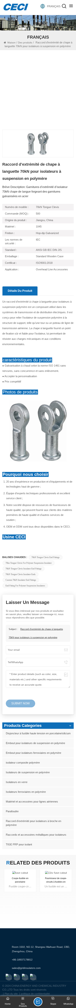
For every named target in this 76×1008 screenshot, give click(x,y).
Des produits (25, 42)
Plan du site (11, 993)
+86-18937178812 (22, 959)
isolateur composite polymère (23, 762)
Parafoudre (12, 811)
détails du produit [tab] (20, 290)
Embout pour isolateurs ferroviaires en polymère (33, 752)
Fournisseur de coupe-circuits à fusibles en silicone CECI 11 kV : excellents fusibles (56, 880)
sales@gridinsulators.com (26, 968)
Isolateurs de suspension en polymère (28, 772)
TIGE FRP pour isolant (19, 844)
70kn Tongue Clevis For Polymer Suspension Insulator (28, 563)
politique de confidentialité (35, 993)
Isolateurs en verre (16, 782)
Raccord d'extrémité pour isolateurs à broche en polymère (33, 823)
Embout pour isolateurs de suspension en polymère (35, 743)
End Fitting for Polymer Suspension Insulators (25, 585)
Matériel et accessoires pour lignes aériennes (32, 801)
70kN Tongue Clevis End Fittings (45, 557)
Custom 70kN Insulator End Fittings (20, 580)
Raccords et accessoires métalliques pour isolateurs (36, 834)
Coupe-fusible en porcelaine (20, 880)
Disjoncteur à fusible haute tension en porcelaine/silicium (38, 733)
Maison (11, 42)
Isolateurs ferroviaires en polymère (26, 791)
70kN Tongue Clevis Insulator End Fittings (23, 568)
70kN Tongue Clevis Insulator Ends (20, 574)
